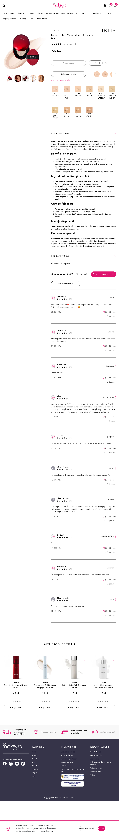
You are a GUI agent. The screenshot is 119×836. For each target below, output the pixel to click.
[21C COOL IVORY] (105, 74)
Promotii (34, 759)
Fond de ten (42, 18)
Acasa (34, 752)
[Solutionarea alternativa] (74, 777)
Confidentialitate (95, 752)
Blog (110, 13)
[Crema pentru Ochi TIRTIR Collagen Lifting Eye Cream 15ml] (45, 667)
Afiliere (92, 775)
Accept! (101, 828)
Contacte (35, 769)
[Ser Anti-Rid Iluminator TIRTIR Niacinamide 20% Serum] (103, 667)
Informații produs (60, 256)
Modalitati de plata (67, 755)
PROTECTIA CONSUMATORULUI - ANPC (73, 770)
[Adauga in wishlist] (26, 659)
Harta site (64, 766)
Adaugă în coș (16, 707)
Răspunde (112, 312)
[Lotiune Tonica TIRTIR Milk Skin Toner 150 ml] (74, 667)
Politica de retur (95, 771)
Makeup (23, 18)
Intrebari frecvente (67, 762)
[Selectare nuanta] (106, 63)
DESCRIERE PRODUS (60, 133)
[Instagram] (12, 764)
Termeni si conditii (96, 755)
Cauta (16, 5)
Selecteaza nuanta (68, 74)
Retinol (34, 776)
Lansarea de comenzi (68, 752)
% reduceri (9, 13)
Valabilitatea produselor (69, 759)
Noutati (34, 755)
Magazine (35, 773)
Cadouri (85, 13)
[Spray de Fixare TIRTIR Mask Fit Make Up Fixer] (16, 667)
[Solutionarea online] (74, 784)
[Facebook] (6, 764)
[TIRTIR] (107, 29)
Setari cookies (94, 759)
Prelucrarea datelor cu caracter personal (100, 763)
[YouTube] (18, 764)
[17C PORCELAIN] (97, 74)
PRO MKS (35, 766)
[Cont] (103, 6)
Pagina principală (9, 18)
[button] (115, 74)
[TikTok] (24, 764)
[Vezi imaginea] (25, 51)
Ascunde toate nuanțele (60, 80)
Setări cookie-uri (87, 828)
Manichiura (72, 13)
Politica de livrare (96, 768)
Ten (31, 18)
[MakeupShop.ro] (59, 5)
